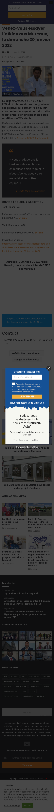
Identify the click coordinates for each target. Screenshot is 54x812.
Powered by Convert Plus (27, 447)
